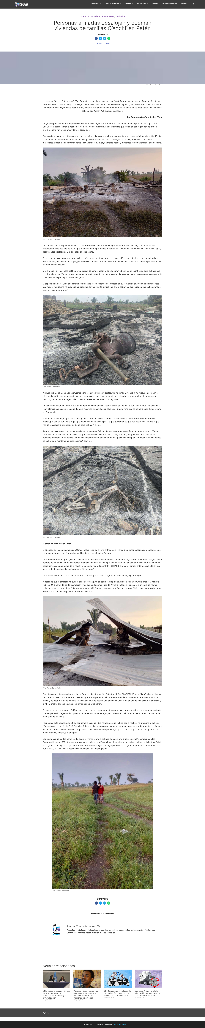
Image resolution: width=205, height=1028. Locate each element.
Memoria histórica (112, 4)
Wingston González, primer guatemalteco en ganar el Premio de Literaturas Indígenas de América (85, 994)
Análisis (184, 4)
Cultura (128, 4)
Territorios (94, 4)
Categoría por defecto (90, 16)
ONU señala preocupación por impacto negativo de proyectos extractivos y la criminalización (56, 994)
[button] (194, 4)
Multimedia (141, 4)
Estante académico (169, 4)
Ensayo (155, 4)
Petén (105, 16)
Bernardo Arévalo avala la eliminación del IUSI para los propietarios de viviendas (147, 993)
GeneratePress (119, 1024)
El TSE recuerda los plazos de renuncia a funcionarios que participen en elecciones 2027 (117, 993)
